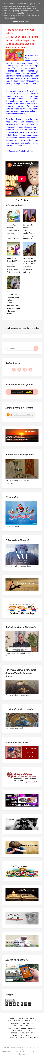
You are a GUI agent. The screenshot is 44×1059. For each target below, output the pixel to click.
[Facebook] (14, 370)
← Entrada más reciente (11, 328)
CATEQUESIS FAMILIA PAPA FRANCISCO (22, 1021)
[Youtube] (30, 370)
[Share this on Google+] (22, 200)
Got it (29, 22)
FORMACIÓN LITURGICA (22, 1035)
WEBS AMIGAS (33, 1038)
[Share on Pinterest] (25, 200)
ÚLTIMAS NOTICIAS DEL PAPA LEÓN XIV (22, 1028)
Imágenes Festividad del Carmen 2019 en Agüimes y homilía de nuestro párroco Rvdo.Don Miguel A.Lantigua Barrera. (13, 303)
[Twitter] (19, 370)
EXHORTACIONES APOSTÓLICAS (22, 1025)
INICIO (12, 1018)
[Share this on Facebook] (16, 200)
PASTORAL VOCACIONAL (22, 1030)
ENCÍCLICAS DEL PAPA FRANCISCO (22, 1023)
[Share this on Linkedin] (27, 200)
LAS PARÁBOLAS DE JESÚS (15, 1038)
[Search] (36, 348)
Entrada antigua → (34, 328)
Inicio (24, 328)
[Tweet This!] (18, 200)
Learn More (18, 22)
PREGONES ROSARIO (26, 1018)
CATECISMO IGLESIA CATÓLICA (22, 1033)
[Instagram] (25, 370)
